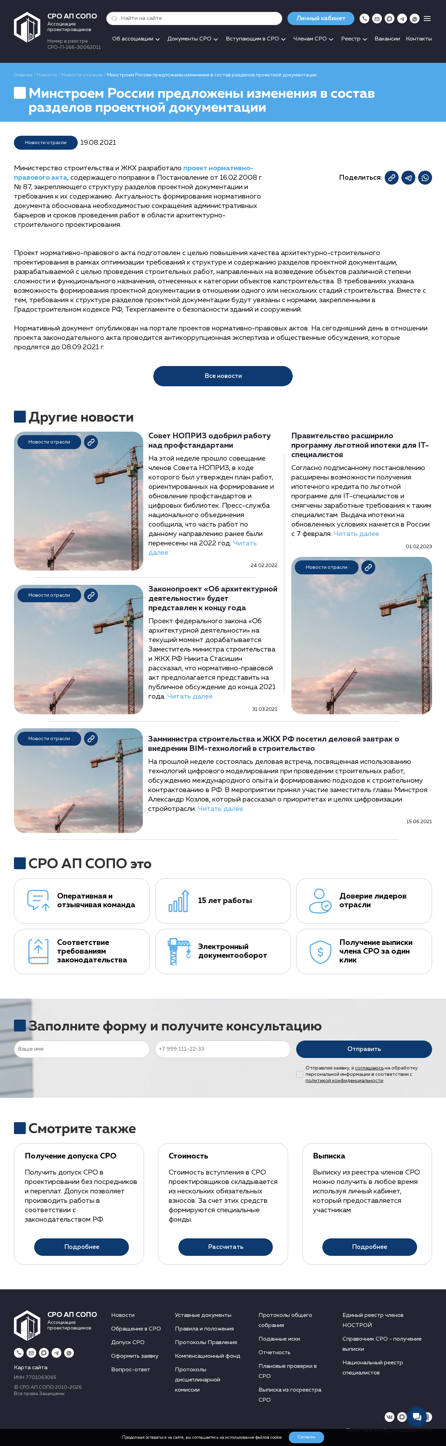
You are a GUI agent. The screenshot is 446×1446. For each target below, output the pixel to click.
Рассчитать (225, 1247)
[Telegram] (402, 18)
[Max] (389, 18)
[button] (113, 18)
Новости (47, 75)
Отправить (364, 1049)
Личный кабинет (321, 18)
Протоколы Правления (206, 1343)
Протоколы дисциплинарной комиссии (197, 1380)
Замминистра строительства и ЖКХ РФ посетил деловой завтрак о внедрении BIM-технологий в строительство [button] (273, 744)
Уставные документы (203, 1315)
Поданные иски (279, 1339)
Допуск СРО (128, 1343)
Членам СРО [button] (310, 39)
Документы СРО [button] (189, 39)
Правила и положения (204, 1329)
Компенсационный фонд (207, 1356)
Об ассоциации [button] (132, 39)
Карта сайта (30, 1368)
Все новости (223, 376)
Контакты (419, 39)
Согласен (306, 1437)
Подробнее (81, 1247)
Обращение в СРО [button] (136, 1329)
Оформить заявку (135, 1356)
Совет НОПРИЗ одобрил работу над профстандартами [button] (209, 440)
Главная (23, 75)
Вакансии (387, 39)
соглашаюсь (369, 1068)
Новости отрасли (82, 75)
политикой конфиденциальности (344, 1080)
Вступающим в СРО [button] (252, 39)
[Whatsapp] (415, 18)
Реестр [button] (351, 39)
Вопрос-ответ (130, 1370)
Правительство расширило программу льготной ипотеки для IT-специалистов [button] (360, 445)
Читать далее (190, 696)
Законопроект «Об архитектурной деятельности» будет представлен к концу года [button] (212, 599)
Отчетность (275, 1353)
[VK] (389, 1417)
